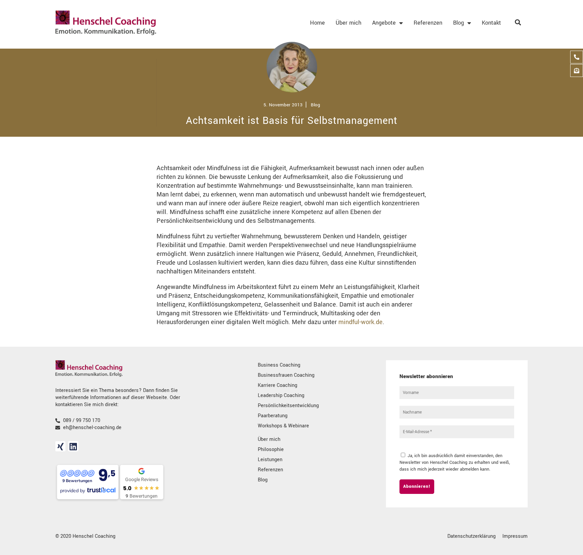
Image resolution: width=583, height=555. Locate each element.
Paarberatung (272, 415)
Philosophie (271, 449)
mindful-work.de (360, 322)
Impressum (515, 536)
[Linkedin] (73, 446)
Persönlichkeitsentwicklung (288, 405)
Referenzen (428, 23)
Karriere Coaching (277, 385)
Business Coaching (279, 365)
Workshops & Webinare (283, 425)
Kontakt (491, 23)
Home (317, 23)
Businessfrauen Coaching (286, 375)
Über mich (348, 23)
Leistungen (270, 459)
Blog (458, 23)
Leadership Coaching (281, 395)
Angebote (384, 23)
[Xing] (60, 446)
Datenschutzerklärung (471, 536)
